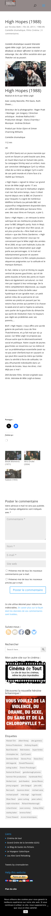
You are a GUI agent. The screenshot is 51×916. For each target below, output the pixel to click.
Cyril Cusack (26, 754)
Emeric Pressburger (28, 767)
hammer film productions (16, 776)
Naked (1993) (11, 479)
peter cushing (23, 799)
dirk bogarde (11, 763)
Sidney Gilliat (38, 808)
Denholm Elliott (12, 759)
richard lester (11, 808)
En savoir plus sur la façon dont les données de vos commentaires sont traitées (24, 611)
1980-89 (40, 26)
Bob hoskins (25, 749)
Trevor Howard (12, 817)
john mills (38, 785)
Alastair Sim (11, 740)
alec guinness (36, 740)
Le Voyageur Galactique (18, 851)
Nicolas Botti (15, 26)
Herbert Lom (11, 781)
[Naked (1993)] (13, 473)
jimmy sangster (12, 785)
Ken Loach (10, 790)
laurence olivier (23, 790)
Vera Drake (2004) (29, 463)
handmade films (35, 776)
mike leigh (25, 794)
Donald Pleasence (26, 763)
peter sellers (37, 799)
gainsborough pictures (32, 772)
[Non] (47, 906)
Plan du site (11, 889)
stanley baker (11, 812)
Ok (25, 911)
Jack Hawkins (24, 781)
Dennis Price (26, 759)
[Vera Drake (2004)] (32, 455)
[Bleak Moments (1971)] (13, 455)
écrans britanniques (29, 817)
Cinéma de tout (14, 838)
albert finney (23, 740)
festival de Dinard (13, 772)
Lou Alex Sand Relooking (18, 855)
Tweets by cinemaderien (16, 864)
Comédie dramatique (15, 30)
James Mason (37, 781)
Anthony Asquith (31, 745)
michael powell (12, 794)
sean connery (25, 808)
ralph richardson (12, 803)
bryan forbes (38, 749)
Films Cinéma (32, 30)
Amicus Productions (14, 745)
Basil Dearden (11, 749)
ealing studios (11, 767)
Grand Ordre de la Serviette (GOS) (23, 842)
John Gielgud (26, 785)
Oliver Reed (10, 799)
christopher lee (12, 754)
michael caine (37, 790)
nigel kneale (36, 794)
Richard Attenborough (30, 803)
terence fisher (25, 812)
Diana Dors (38, 759)
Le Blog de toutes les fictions (20, 847)
